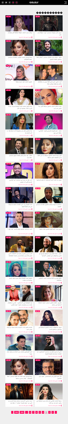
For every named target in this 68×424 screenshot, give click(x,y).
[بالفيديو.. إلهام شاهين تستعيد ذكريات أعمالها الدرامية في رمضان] (49, 297)
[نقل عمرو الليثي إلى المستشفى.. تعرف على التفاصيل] (49, 370)
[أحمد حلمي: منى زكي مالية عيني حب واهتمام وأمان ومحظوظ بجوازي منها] (49, 76)
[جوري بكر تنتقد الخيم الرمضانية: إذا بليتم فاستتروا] (49, 174)
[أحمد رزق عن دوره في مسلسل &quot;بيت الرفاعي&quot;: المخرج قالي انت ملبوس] (19, 174)
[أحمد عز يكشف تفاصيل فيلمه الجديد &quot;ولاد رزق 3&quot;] (19, 223)
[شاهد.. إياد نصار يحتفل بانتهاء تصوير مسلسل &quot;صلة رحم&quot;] (19, 149)
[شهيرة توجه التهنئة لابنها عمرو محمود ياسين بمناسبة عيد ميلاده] (19, 272)
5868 (21, 412)
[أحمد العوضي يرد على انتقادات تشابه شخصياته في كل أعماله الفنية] (19, 198)
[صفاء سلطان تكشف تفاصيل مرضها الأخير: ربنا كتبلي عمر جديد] (49, 100)
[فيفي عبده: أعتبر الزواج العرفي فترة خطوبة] (49, 223)
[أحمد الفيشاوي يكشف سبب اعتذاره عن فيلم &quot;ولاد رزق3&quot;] (19, 346)
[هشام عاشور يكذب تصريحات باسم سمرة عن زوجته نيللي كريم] (19, 321)
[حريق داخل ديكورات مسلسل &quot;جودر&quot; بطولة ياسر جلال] (49, 27)
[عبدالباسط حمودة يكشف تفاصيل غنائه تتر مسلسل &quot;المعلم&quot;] (49, 198)
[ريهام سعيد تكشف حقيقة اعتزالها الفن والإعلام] (19, 27)
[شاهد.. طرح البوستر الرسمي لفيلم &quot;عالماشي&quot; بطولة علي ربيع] (49, 125)
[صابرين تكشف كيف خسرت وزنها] (19, 76)
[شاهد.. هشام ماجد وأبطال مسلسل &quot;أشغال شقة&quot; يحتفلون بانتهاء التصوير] (49, 51)
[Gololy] (34, 2)
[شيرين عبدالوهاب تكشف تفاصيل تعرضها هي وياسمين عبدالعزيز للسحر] (49, 321)
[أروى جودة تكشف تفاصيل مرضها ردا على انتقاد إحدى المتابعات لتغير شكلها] (49, 149)
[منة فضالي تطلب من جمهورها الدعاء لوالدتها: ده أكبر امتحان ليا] (19, 125)
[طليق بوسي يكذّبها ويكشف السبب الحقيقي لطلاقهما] (49, 272)
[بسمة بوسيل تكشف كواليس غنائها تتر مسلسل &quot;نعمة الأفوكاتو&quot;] (19, 51)
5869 (16, 412)
